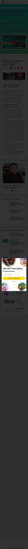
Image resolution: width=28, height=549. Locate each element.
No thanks (14, 281)
